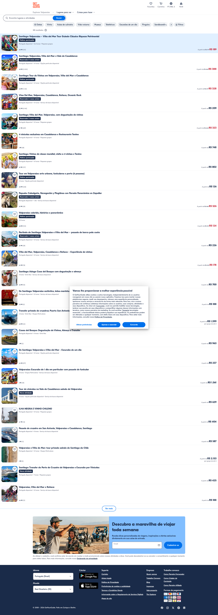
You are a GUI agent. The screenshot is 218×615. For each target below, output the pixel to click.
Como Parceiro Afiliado (173, 585)
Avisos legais (106, 578)
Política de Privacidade (110, 582)
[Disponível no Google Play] (88, 576)
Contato (105, 574)
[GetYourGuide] (36, 5)
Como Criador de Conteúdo (170, 579)
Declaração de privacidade (87, 558)
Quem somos (151, 574)
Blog (148, 582)
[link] (109, 43)
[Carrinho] (161, 4)
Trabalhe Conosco (153, 578)
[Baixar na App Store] (88, 586)
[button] (109, 43)
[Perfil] (181, 4)
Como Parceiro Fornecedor (174, 574)
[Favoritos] (151, 4)
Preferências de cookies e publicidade (116, 586)
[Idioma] (171, 4)
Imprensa (150, 586)
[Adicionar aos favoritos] (14, 38)
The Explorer (151, 594)
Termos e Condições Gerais (112, 590)
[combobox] (28, 18)
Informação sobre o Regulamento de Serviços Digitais (122, 594)
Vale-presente (151, 590)
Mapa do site (107, 598)
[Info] (45, 30)
